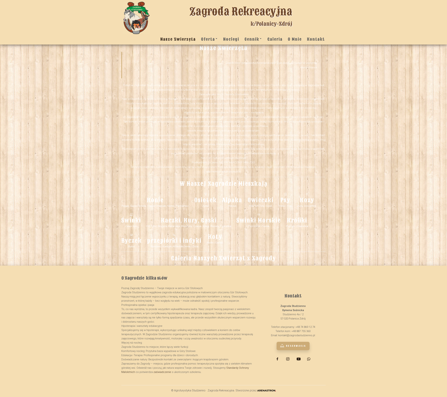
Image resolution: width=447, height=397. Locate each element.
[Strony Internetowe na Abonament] (266, 390)
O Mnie (295, 39)
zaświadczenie (162, 372)
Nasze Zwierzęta (178, 39)
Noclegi (231, 39)
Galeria (275, 39)
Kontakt (316, 39)
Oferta (208, 39)
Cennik (251, 39)
